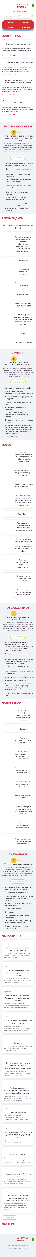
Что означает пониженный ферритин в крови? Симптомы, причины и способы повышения (23, 715)
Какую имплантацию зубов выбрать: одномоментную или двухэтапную (18, 1133)
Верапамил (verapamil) (13, 908)
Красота (10, 22)
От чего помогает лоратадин (18, 864)
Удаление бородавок (18, 1112)
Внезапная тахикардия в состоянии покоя (18, 403)
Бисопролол (23, 260)
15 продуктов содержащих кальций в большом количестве (18, 180)
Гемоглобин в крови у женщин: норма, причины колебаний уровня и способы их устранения (19, 672)
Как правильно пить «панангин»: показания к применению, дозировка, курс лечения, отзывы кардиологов (23, 500)
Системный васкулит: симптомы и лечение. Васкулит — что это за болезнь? (23, 810)
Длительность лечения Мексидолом (23, 284)
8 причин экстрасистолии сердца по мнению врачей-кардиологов (18, 204)
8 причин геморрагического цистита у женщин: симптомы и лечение (19, 164)
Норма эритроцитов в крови (23, 796)
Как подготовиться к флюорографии (18, 388)
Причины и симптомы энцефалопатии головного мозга (18, 904)
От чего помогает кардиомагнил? (17, 666)
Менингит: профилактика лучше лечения (23, 740)
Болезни (10, 27)
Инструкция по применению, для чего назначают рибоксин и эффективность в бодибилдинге (23, 456)
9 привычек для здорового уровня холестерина (17, 175)
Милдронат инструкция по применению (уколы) (18, 227)
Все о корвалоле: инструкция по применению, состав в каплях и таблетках (16, 414)
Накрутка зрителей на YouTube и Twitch (18, 1175)
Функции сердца (23, 294)
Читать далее (18, 157)
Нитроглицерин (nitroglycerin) (15, 680)
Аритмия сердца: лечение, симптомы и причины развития (23, 592)
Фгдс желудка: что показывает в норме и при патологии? (23, 784)
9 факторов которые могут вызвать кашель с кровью (18, 170)
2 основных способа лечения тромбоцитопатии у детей (15, 198)
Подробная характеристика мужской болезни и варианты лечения (23, 826)
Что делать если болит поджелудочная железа (19, 694)
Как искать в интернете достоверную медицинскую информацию (18, 921)
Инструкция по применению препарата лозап (19, 655)
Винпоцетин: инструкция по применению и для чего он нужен (23, 473)
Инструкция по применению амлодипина (23, 271)
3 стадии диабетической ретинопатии (18, 62)
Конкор (23, 333)
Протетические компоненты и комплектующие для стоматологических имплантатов (18, 1065)
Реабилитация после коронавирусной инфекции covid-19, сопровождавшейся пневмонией (18, 1090)
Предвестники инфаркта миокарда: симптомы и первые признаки (18, 888)
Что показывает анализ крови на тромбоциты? (17, 916)
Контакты (25, 1248)
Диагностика (26, 27)
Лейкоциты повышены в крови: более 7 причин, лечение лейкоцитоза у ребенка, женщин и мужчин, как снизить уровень (19, 687)
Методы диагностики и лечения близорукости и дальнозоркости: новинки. (18, 997)
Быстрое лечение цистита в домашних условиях (23, 578)
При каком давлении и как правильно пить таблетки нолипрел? (23, 770)
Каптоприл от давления (23, 342)
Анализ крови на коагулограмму (16, 892)
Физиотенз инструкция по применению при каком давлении (23, 841)
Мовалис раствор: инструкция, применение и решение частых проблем (18, 972)
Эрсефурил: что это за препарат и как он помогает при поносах (18, 949)
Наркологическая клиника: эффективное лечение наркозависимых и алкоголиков (18, 1198)
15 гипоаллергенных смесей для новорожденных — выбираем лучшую (18, 138)
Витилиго (18, 1043)
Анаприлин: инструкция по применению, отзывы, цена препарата (19, 392)
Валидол (23, 729)
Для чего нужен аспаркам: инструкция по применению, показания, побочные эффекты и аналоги (23, 319)
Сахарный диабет (11, 436)
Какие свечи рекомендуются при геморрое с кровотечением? (23, 563)
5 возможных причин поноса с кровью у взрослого (18, 102)
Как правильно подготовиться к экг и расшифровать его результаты (23, 755)
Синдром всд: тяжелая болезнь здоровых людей (16, 927)
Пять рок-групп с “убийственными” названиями (17, 209)
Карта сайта (17, 1248)
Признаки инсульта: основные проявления (15, 408)
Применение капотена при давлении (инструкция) (18, 398)
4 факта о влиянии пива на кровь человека (17, 193)
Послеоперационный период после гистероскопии (18, 1021)
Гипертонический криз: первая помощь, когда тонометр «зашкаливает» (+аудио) (19, 898)
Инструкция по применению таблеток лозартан (19, 421)
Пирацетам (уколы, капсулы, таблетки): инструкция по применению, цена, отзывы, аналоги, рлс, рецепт (19, 661)
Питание (26, 22)
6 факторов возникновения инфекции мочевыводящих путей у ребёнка (18, 81)
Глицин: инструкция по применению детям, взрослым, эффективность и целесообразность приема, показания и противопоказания (23, 244)
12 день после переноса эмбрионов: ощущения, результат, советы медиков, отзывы (19, 187)
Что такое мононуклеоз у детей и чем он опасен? (23, 485)
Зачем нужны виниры (18, 1155)
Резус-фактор (23, 514)
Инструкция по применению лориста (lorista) (18, 618)
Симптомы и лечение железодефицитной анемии (18, 363)
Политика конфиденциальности (18, 1251)
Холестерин (9, 912)
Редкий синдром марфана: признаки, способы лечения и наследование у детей (23, 526)
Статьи (5, 966)
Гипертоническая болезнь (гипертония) (19, 677)
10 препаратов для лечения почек (18, 44)
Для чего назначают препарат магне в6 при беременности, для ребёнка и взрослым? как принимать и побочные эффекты (23, 545)
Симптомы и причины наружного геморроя (23, 304)
